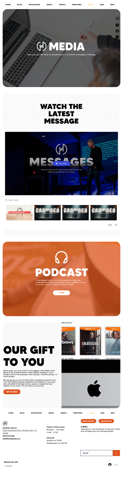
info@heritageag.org (11, 438)
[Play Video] (19, 212)
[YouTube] (117, 31)
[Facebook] (117, 25)
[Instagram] (117, 36)
